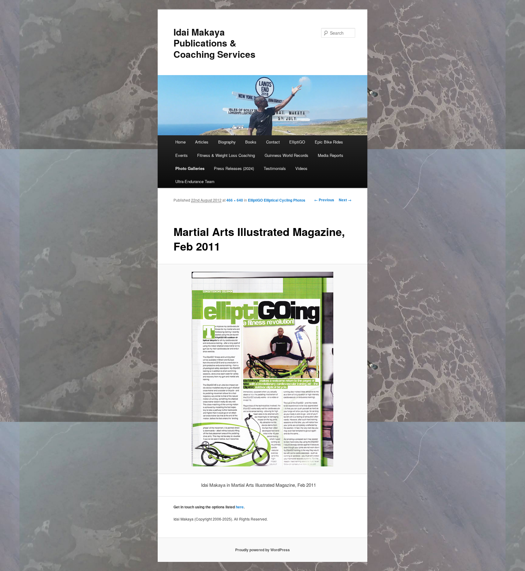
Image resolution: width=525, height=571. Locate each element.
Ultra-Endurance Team (194, 181)
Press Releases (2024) (234, 168)
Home (180, 142)
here (240, 507)
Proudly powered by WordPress (262, 549)
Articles (201, 142)
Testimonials (275, 168)
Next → (345, 199)
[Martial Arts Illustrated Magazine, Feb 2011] (262, 369)
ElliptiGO (297, 142)
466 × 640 (234, 200)
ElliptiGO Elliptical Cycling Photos (276, 200)
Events (181, 155)
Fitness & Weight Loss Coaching (226, 155)
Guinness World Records (286, 155)
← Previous (324, 199)
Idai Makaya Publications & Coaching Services (214, 43)
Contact (273, 142)
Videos (301, 168)
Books (250, 142)
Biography (227, 142)
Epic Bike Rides (329, 142)
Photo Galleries (189, 168)
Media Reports (330, 155)
